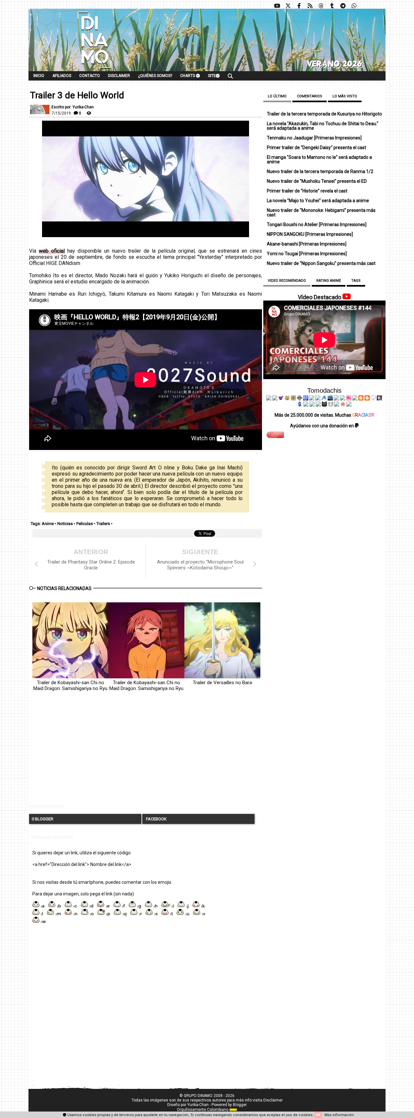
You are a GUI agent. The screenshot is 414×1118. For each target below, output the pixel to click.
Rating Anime (328, 281)
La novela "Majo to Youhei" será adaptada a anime (318, 200)
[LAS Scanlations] (305, 398)
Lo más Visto (344, 96)
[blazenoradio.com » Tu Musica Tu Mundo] (367, 398)
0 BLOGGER (42, 819)
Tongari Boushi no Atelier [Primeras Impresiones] (316, 224)
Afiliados (61, 75)
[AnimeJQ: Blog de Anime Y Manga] (349, 405)
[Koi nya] (318, 398)
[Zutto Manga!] (336, 398)
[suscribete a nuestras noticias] (310, 6)
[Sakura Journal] (342, 405)
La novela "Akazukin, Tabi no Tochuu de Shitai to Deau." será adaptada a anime (322, 126)
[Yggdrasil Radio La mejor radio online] (275, 398)
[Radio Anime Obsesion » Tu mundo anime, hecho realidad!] (324, 398)
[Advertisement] (145, 752)
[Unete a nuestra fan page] (299, 6)
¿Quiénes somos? (155, 75)
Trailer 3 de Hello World (77, 95)
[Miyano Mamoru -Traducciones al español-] (361, 398)
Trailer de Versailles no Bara (222, 682)
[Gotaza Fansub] (306, 405)
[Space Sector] (312, 405)
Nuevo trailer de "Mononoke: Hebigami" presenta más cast (321, 212)
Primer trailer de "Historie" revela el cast (307, 190)
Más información (339, 1115)
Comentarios (309, 96)
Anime (48, 523)
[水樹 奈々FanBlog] (299, 398)
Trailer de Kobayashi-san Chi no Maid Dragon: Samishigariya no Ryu (70, 685)
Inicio (38, 75)
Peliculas (84, 523)
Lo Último (277, 96)
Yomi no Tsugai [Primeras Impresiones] (307, 253)
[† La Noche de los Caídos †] (268, 398)
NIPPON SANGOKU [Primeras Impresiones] (310, 234)
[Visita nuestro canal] (277, 6)
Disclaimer (119, 75)
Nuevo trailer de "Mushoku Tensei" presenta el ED (317, 181)
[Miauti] (281, 398)
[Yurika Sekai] (354, 398)
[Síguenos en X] (288, 6)
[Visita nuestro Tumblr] (332, 6)
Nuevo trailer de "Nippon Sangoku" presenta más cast (321, 263)
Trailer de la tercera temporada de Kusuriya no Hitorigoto (324, 113)
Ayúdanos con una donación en (322, 425)
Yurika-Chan (198, 1104)
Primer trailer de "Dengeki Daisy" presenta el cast (316, 147)
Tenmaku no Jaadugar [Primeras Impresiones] (314, 137)
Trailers (103, 523)
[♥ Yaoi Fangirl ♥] (287, 398)
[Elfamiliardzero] (379, 398)
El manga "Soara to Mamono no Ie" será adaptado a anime (319, 159)
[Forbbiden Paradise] (311, 398)
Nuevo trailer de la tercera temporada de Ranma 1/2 (320, 171)
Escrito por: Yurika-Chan (72, 107)
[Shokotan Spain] (348, 398)
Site (212, 75)
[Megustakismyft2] (299, 405)
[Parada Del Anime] (330, 398)
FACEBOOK (156, 819)
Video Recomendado (287, 281)
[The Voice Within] (330, 405)
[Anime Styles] (342, 398)
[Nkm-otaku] (324, 405)
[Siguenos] (321, 6)
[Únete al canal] (343, 6)
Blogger (240, 1104)
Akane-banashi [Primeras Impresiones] (306, 244)
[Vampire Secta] (293, 398)
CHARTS (188, 75)
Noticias (65, 523)
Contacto (89, 75)
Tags (356, 281)
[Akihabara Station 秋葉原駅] (373, 398)
